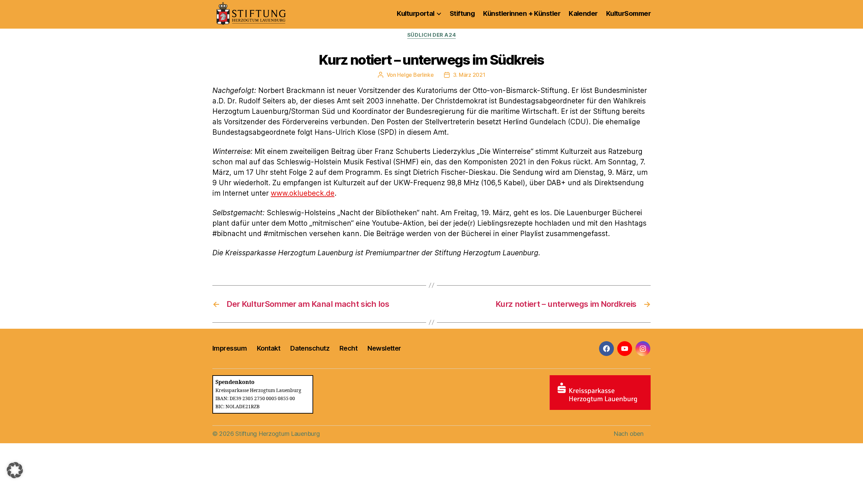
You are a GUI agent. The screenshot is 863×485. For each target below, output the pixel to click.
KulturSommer (628, 13)
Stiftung (462, 13)
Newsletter (384, 348)
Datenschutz (309, 348)
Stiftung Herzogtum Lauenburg (277, 433)
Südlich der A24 (431, 35)
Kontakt (268, 348)
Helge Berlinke (415, 74)
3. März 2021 (469, 74)
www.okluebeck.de (302, 193)
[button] (15, 470)
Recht (348, 348)
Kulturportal (415, 13)
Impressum (229, 348)
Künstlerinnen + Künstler (521, 13)
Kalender (583, 13)
